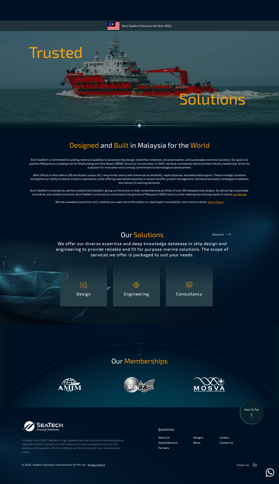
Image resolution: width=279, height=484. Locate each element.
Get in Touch (216, 202)
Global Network (168, 442)
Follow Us (243, 464)
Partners (163, 448)
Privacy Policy (96, 464)
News (196, 442)
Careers (224, 437)
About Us (218, 234)
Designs (198, 437)
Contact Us (226, 442)
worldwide (239, 194)
